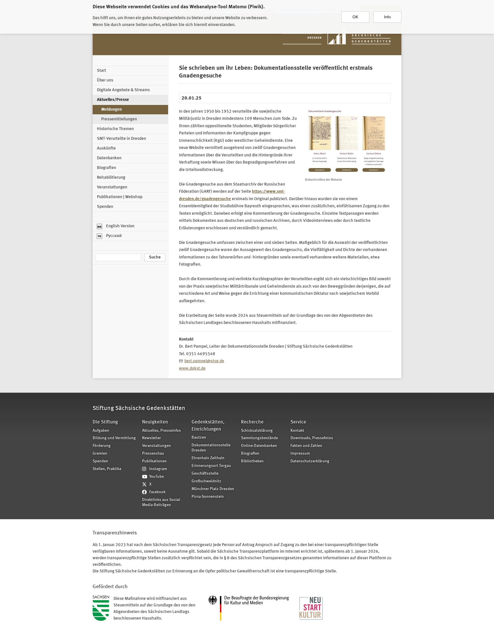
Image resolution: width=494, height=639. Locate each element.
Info (387, 17)
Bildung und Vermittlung (114, 438)
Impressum (300, 453)
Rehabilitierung (111, 178)
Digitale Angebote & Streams (123, 90)
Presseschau (153, 453)
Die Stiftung (105, 422)
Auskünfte (106, 148)
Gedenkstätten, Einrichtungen (208, 425)
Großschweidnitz (206, 481)
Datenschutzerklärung (309, 461)
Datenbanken (109, 158)
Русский (113, 236)
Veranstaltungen (112, 187)
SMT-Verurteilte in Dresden (121, 139)
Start (101, 71)
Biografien (106, 168)
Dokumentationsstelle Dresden (211, 448)
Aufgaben (101, 431)
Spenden (105, 207)
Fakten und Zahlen (306, 446)
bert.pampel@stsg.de (204, 361)
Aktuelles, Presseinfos (161, 431)
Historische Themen (115, 129)
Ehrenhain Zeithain (208, 458)
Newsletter (151, 438)
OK (355, 17)
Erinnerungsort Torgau (211, 466)
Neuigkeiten (155, 422)
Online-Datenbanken (259, 446)
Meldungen (111, 110)
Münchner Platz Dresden (213, 489)
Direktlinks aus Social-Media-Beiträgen (161, 502)
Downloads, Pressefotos (311, 438)
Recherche (252, 422)
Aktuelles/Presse (113, 100)
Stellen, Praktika (107, 469)
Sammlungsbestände (259, 438)
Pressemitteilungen (119, 119)
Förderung (102, 446)
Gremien (100, 453)
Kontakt (297, 431)
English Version (119, 226)
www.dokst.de (192, 369)
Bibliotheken (252, 461)
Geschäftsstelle (205, 473)
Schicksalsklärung (257, 431)
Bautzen (199, 437)
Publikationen (154, 461)
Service (298, 422)
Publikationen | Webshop (119, 197)
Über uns (105, 80)
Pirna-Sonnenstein (208, 497)
